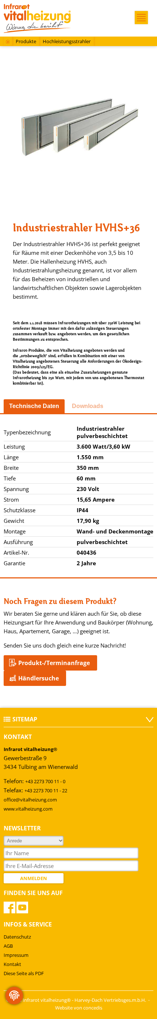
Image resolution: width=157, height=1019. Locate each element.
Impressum (16, 955)
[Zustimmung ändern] (14, 995)
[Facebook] (9, 907)
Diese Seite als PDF (24, 973)
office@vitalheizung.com (30, 799)
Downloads (87, 406)
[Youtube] (22, 907)
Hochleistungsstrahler (67, 41)
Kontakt (12, 964)
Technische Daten (34, 406)
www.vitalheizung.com (28, 808)
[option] (78, 128)
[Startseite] (7, 42)
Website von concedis (78, 1007)
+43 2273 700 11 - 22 (45, 790)
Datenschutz (17, 936)
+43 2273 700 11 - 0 (45, 781)
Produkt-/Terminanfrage (54, 663)
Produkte (26, 41)
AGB (8, 946)
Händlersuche (38, 678)
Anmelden (33, 878)
